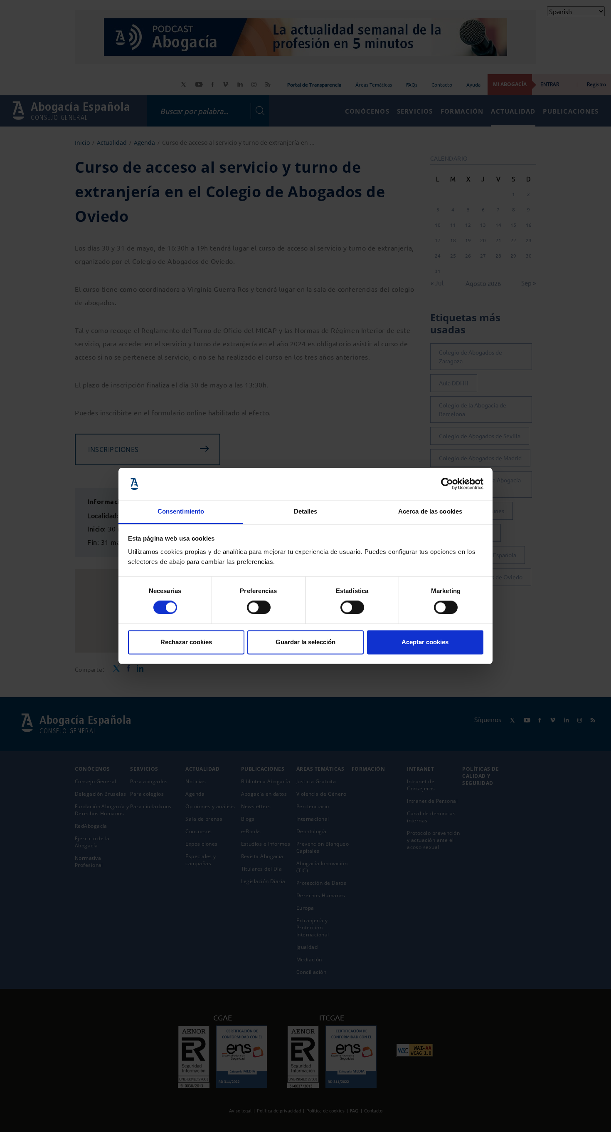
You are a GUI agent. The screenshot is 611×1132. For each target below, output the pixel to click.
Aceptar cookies (425, 641)
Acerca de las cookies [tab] (430, 511)
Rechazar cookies (186, 641)
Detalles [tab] (306, 511)
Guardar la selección (305, 641)
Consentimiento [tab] (181, 511)
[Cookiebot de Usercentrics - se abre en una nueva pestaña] (447, 484)
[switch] (259, 607)
